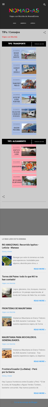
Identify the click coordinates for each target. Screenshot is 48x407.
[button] (44, 33)
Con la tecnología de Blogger (25, 402)
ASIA (14, 23)
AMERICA (23, 23)
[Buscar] (44, 5)
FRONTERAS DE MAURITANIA (17, 308)
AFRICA (33, 23)
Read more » (40, 269)
